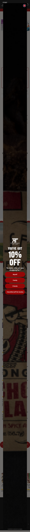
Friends (15, 286)
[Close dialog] (24, 5)
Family (15, 280)
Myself (15, 274)
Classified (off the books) (15, 292)
